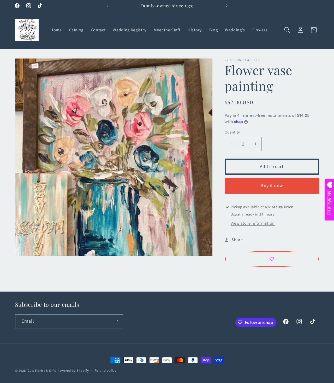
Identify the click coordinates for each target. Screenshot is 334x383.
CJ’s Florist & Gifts (42, 370)
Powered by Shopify (73, 370)
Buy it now (272, 185)
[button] (287, 30)
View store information (253, 223)
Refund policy (105, 370)
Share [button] (237, 239)
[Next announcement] (226, 5)
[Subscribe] (116, 321)
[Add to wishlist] (272, 259)
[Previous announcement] (107, 5)
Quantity (232, 132)
